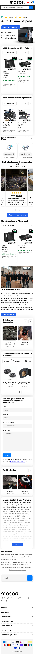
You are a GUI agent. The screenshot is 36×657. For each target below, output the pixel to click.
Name (4, 406)
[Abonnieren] (30, 578)
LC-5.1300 (21, 72)
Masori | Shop (19, 651)
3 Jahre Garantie (9, 35)
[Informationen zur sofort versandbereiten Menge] (4, 82)
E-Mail (5, 414)
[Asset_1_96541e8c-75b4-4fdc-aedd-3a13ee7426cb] (10, 595)
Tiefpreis (26, 21)
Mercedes (31, 361)
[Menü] (2, 2)
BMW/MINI (18, 361)
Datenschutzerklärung (17, 462)
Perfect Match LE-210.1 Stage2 (22, 124)
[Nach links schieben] (26, 52)
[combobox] (17, 7)
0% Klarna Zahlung (9, 38)
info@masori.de (8, 601)
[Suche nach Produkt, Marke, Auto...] (31, 7)
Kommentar (6, 430)
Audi (7, 361)
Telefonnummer (8, 422)
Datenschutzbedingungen (17, 570)
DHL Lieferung (8, 33)
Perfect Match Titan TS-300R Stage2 (7, 124)
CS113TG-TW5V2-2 (6, 74)
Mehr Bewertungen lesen (17, 215)
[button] (32, 2)
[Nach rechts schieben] (30, 52)
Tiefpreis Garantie (25, 154)
